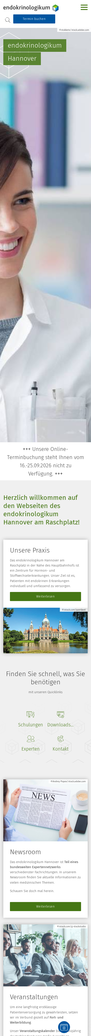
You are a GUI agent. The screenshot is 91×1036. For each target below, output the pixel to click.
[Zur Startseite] (31, 8)
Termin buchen (34, 19)
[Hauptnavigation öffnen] (84, 7)
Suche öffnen (7, 20)
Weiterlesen (45, 596)
